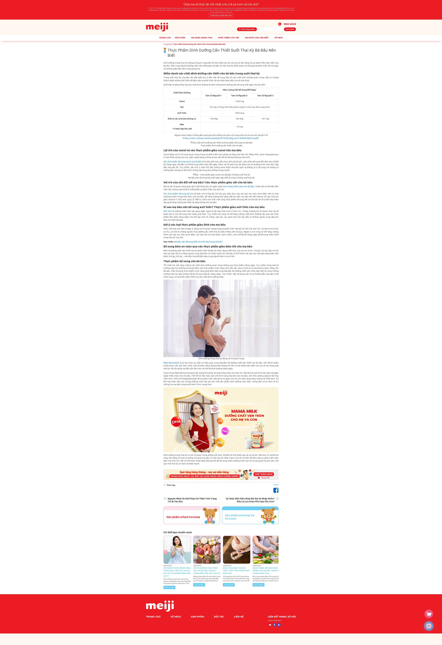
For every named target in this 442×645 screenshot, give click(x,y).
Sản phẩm (180, 38)
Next (277, 552)
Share (276, 485)
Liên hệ (239, 616)
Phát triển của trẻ (228, 38)
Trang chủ (165, 38)
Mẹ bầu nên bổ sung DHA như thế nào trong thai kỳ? (198, 241)
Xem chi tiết (169, 587)
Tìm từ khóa (290, 29)
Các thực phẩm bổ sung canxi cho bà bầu (182, 161)
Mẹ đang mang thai (201, 38)
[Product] (430, 614)
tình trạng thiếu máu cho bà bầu (238, 186)
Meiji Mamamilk (171, 363)
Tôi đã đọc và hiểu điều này (221, 15)
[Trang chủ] (157, 27)
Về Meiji (278, 38)
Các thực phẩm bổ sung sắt (176, 193)
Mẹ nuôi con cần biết (257, 38)
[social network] (270, 625)
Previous (165, 552)
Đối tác (219, 616)
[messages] (430, 627)
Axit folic (167, 211)
